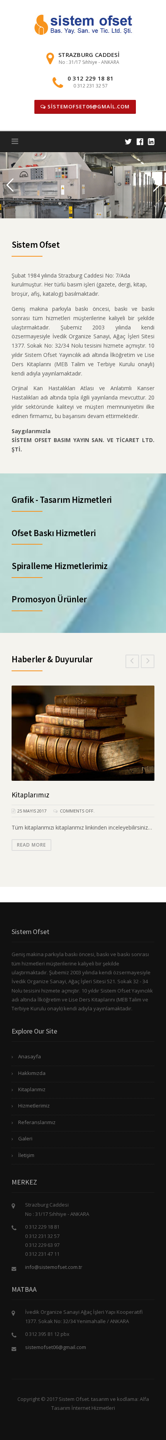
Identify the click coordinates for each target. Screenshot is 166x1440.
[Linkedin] (151, 141)
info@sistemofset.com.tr (53, 1266)
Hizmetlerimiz (34, 1105)
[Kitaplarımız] (83, 733)
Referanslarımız (37, 1122)
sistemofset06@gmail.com (88, 106)
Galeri (25, 1138)
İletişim (26, 1155)
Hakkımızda (32, 1073)
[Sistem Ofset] (83, 24)
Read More (31, 845)
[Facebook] (140, 141)
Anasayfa (29, 1056)
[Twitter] (128, 141)
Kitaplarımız (30, 794)
